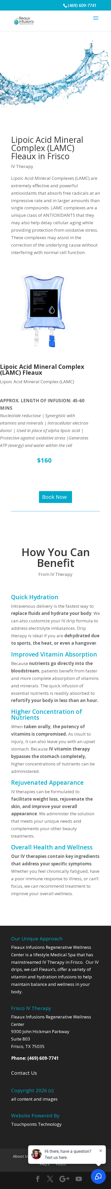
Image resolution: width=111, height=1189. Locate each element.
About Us (21, 1156)
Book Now (54, 496)
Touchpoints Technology (36, 1124)
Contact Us (24, 1073)
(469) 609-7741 (82, 5)
